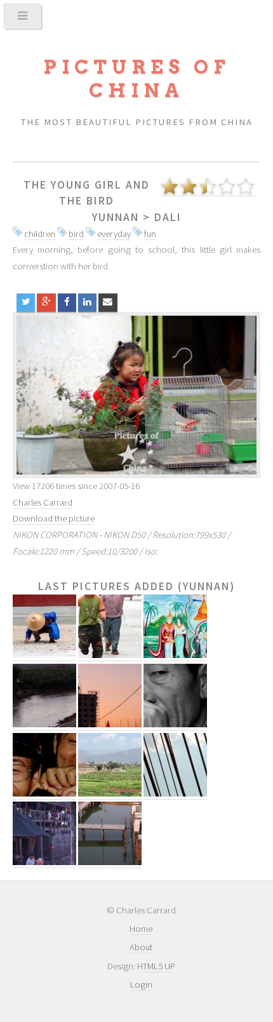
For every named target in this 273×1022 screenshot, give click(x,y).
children (39, 233)
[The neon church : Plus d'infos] (110, 724)
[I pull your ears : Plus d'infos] (44, 794)
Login (141, 984)
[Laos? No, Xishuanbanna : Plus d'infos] (175, 655)
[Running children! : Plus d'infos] (110, 655)
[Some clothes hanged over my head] (136, 395)
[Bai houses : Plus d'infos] (44, 862)
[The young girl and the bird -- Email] (107, 302)
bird (76, 233)
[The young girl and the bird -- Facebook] (67, 302)
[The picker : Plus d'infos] (44, 655)
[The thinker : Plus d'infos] (175, 724)
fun (150, 233)
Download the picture (54, 518)
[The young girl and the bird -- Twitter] (26, 302)
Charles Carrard (42, 502)
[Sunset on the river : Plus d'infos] (44, 724)
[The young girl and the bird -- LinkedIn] (87, 302)
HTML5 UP (156, 966)
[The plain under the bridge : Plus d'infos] (110, 794)
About (141, 947)
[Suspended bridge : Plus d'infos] (175, 794)
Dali (168, 217)
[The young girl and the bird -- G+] (46, 302)
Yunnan (115, 217)
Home (141, 928)
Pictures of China (136, 79)
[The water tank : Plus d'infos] (110, 862)
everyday (114, 233)
